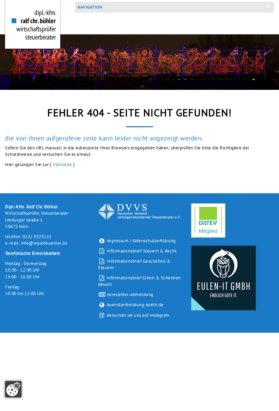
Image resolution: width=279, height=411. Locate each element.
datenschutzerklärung (154, 241)
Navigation (88, 7)
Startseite (62, 164)
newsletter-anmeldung (129, 294)
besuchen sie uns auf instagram (138, 315)
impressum (118, 241)
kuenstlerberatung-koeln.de (135, 305)
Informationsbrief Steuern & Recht (140, 251)
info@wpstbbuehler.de (44, 243)
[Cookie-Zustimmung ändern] (13, 389)
